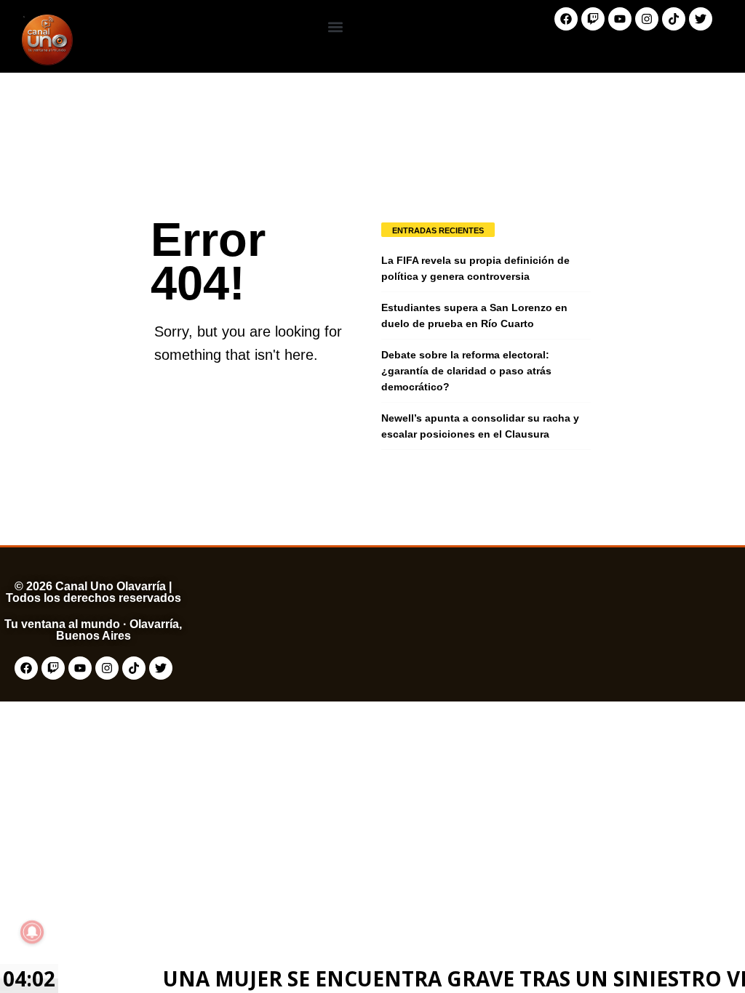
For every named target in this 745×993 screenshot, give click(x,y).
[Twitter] (700, 19)
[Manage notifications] (32, 932)
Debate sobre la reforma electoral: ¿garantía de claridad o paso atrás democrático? (466, 371)
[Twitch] (593, 19)
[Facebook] (566, 19)
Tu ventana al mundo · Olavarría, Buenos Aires (93, 630)
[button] (335, 27)
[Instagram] (646, 19)
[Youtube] (620, 19)
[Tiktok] (673, 19)
